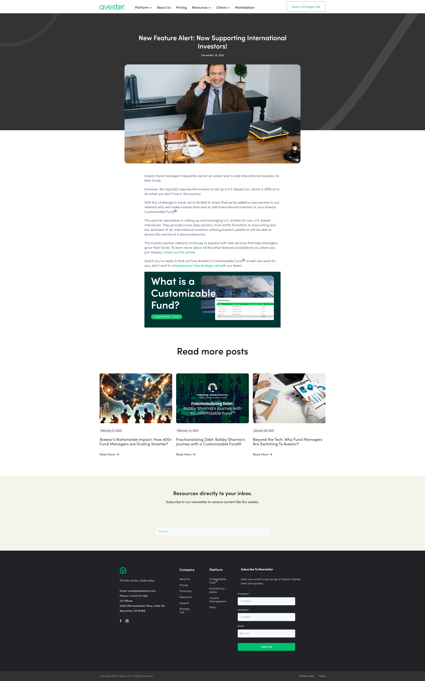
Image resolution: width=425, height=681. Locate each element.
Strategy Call (184, 610)
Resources (185, 597)
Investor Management (217, 599)
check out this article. (180, 252)
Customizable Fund (217, 580)
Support (184, 603)
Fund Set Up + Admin (217, 590)
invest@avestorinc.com (142, 590)
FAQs (212, 607)
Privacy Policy (306, 676)
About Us (164, 7)
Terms (322, 676)
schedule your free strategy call (195, 265)
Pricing (181, 7)
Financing (185, 591)
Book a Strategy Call (306, 7)
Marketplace (244, 7)
